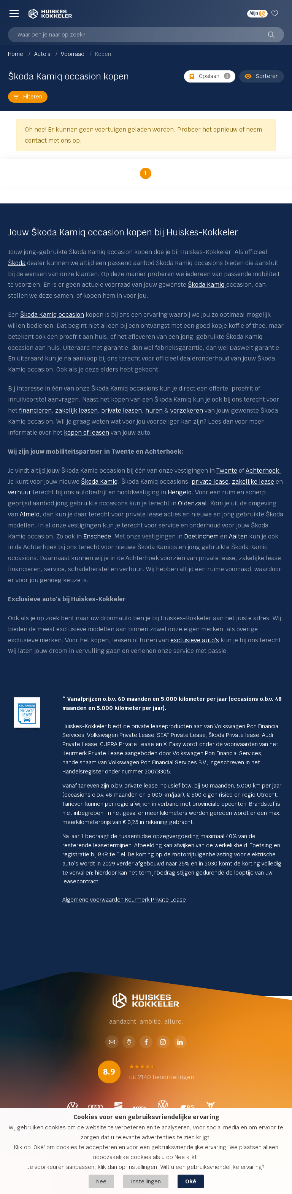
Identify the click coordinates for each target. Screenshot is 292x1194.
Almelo (30, 514)
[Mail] (111, 1043)
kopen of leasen (86, 433)
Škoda (16, 263)
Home (16, 54)
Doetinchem (201, 536)
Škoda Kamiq (207, 285)
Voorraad (73, 54)
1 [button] (145, 173)
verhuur (19, 492)
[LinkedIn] (180, 1043)
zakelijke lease (253, 482)
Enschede (97, 536)
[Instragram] (163, 1043)
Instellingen (146, 1181)
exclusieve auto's (194, 640)
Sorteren (267, 76)
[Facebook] (146, 1043)
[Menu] (14, 14)
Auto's (43, 54)
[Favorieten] (276, 13)
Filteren (32, 96)
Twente (226, 471)
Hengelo (180, 492)
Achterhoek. (263, 471)
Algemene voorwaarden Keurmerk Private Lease (124, 899)
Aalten (238, 536)
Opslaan (209, 76)
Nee (101, 1181)
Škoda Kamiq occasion (52, 315)
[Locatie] (128, 1043)
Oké (190, 1181)
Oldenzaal (192, 503)
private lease (210, 482)
